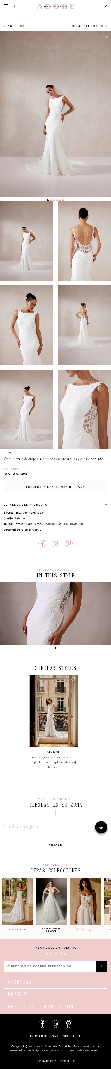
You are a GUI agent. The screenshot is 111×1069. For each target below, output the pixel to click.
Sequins (61, 524)
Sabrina (19, 518)
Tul (81, 524)
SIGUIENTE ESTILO (88, 26)
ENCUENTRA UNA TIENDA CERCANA (55, 487)
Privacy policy (45, 1061)
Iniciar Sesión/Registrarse (55, 1036)
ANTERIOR (16, 26)
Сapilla (37, 529)
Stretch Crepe (23, 524)
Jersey (38, 524)
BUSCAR (55, 845)
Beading (49, 524)
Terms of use (67, 1061)
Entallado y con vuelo (29, 512)
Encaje (73, 524)
